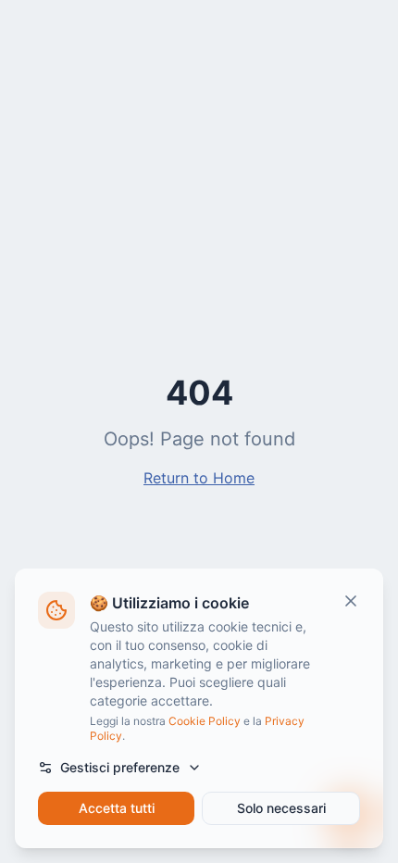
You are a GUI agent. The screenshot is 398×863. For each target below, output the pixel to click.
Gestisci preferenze (120, 767)
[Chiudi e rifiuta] (351, 601)
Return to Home (199, 478)
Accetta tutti (117, 808)
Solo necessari (281, 808)
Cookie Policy (204, 721)
